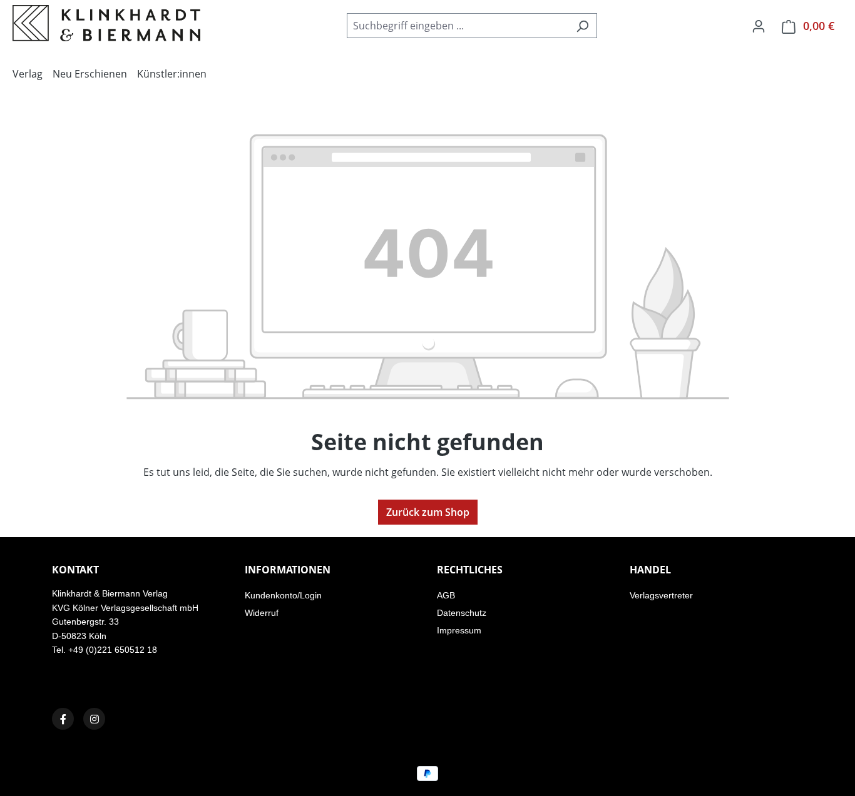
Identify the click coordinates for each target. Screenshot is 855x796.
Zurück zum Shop (427, 512)
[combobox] (457, 25)
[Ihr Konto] (759, 25)
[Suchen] (582, 25)
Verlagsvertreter (661, 595)
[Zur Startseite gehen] (106, 23)
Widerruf (262, 613)
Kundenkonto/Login (283, 595)
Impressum (459, 630)
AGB (446, 595)
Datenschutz (461, 613)
